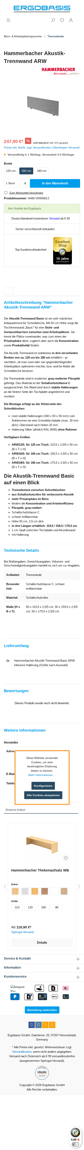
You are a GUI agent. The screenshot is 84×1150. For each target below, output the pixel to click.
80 (56, 907)
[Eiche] (64, 891)
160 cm (26, 170)
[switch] (75, 1144)
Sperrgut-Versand (22, 932)
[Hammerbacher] (42, 71)
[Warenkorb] (77, 18)
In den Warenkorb (55, 183)
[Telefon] (52, 1025)
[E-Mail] (45, 1025)
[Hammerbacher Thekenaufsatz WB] (42, 845)
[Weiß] (54, 891)
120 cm (11, 170)
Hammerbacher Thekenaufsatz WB (40, 870)
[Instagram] (38, 1025)
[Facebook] (32, 1025)
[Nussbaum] (44, 891)
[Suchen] (52, 20)
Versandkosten (21, 1051)
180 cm (41, 170)
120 (30, 907)
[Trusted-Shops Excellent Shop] (62, 250)
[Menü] (8, 20)
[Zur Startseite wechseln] (42, 9)
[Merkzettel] (61, 20)
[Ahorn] (15, 891)
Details (42, 942)
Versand (54, 218)
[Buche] (35, 891)
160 (43, 907)
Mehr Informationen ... (42, 775)
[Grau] (25, 891)
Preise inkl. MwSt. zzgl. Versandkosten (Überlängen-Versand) (42, 147)
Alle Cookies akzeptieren (43, 795)
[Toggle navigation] (9, 291)
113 (17, 907)
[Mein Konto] (70, 20)
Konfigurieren (43, 785)
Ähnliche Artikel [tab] (15, 809)
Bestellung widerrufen (42, 1010)
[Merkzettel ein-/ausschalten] (66, 858)
